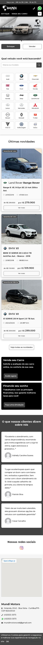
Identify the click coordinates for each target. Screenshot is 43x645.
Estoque (5, 14)
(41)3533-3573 (9, 615)
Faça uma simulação (14, 405)
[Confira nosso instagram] (21, 547)
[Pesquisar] (39, 65)
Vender (32, 46)
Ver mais (21, 208)
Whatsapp (39, 8)
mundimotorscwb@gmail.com (18, 623)
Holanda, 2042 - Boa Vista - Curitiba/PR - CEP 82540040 (20, 609)
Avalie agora (10, 376)
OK (7, 641)
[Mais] (40, 14)
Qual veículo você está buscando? (21, 58)
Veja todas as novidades (21, 347)
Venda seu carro (19, 14)
